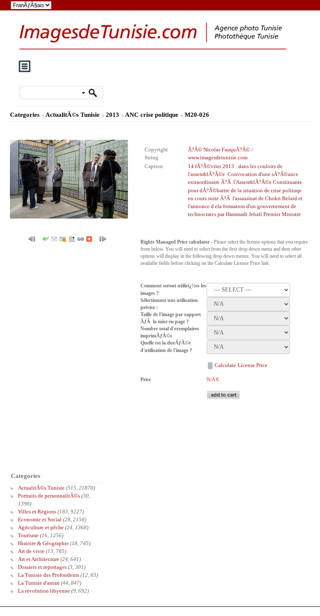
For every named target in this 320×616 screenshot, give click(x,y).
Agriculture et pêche (41, 527)
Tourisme (28, 535)
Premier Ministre (282, 214)
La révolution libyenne (44, 591)
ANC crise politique (152, 114)
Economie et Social (40, 519)
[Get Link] (80, 238)
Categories (25, 114)
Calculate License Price (241, 365)
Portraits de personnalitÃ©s (49, 496)
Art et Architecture (38, 559)
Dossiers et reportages (42, 567)
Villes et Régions (37, 511)
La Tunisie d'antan (39, 583)
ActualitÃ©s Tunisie (73, 114)
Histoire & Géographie (43, 543)
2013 (113, 114)
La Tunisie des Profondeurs (48, 575)
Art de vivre (31, 551)
